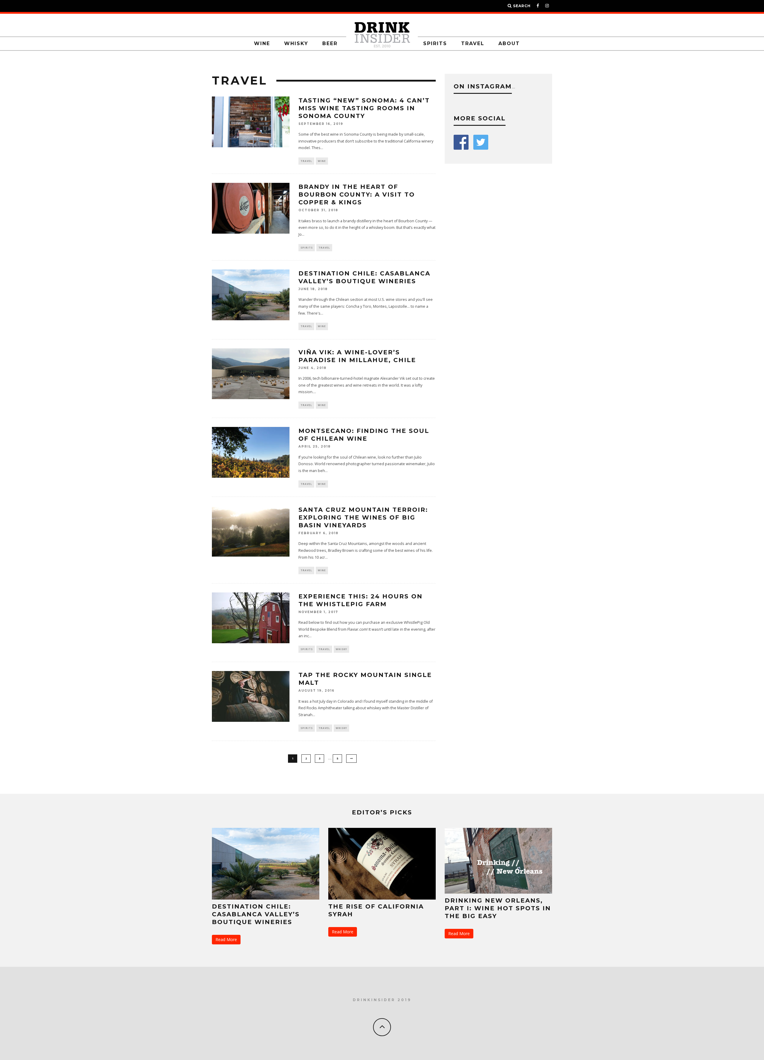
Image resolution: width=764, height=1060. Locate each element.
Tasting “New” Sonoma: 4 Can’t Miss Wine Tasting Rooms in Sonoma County (364, 108)
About (509, 43)
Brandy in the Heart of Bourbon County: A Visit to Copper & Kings (356, 194)
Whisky (296, 43)
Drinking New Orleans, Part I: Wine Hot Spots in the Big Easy (498, 908)
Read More (226, 939)
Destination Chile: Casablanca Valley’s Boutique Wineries (256, 914)
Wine (262, 43)
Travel (472, 43)
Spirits (435, 43)
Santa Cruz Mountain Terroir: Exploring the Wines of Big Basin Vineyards (363, 517)
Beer (330, 43)
